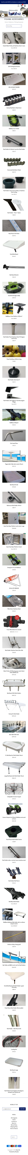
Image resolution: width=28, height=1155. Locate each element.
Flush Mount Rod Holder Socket (14, 839)
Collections (11, 22)
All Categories (14, 1118)
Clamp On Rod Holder (14, 714)
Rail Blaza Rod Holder (14, 901)
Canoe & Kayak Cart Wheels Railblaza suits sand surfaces (14, 818)
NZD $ (13, 1137)
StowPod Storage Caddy (14, 295)
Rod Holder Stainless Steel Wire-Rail (14, 650)
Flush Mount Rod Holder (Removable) (14, 1008)
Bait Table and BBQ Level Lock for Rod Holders (14, 965)
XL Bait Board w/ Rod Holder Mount (14, 755)
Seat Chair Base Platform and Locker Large (14, 526)
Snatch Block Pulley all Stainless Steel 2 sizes (14, 46)
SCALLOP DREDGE (14, 588)
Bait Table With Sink (14, 734)
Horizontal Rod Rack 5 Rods (14, 170)
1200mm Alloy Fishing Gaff (14, 944)
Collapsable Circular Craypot (14, 796)
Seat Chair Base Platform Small (14, 547)
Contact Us (14, 1121)
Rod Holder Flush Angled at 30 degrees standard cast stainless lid (14, 1091)
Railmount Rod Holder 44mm (14, 505)
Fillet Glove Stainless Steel (14, 609)
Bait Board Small (14, 484)
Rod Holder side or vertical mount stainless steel (14, 860)
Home (6, 22)
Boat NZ (18, 1150)
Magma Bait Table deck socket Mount (14, 464)
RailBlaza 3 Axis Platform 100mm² (14, 316)
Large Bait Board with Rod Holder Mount (14, 776)
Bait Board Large (14, 1070)
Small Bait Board (14, 254)
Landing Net (14, 1049)
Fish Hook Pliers (14, 443)
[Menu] (3, 15)
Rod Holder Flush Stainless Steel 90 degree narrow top (14, 337)
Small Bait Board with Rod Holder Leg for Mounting (14, 986)
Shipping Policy (14, 1126)
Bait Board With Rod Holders (14, 693)
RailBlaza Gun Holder (14, 128)
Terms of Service (14, 1128)
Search (14, 1119)
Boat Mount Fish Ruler (14, 233)
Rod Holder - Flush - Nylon (14, 212)
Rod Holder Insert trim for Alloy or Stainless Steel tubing (14, 191)
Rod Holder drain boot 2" (14, 380)
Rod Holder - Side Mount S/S (14, 1028)
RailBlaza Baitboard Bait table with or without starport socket (14, 923)
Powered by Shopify (14, 1151)
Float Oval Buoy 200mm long (14, 359)
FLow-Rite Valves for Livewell (14, 629)
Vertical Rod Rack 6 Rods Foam (14, 108)
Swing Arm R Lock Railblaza (14, 567)
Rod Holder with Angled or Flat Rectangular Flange (14, 401)
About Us (14, 1123)
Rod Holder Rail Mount (14, 881)
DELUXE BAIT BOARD (14, 87)
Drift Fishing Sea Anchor (14, 66)
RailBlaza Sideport (14, 422)
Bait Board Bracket (14, 275)
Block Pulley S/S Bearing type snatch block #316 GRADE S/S (14, 671)
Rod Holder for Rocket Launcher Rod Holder (14, 149)
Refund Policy (14, 1125)
